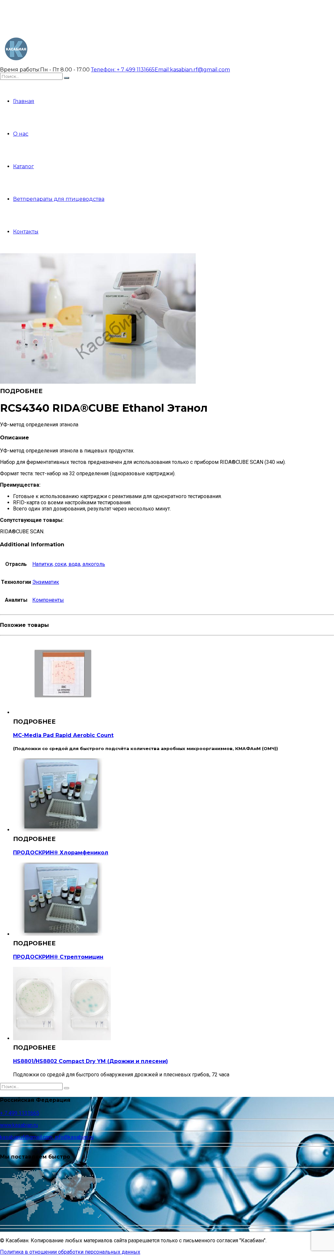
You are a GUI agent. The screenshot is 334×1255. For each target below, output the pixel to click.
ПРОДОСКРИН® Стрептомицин (58, 957)
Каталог (23, 166)
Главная (23, 101)
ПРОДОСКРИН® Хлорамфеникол (60, 852)
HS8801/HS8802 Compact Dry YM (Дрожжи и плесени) (90, 1061)
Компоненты (48, 600)
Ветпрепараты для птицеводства (58, 199)
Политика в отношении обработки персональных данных (70, 1252)
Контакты (25, 232)
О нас (20, 134)
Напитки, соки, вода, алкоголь (68, 564)
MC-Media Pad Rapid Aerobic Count (63, 735)
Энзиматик (45, 582)
